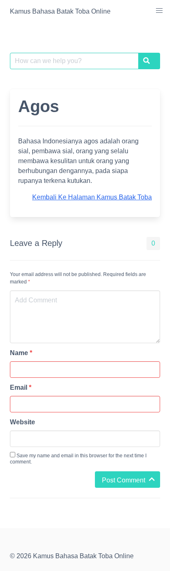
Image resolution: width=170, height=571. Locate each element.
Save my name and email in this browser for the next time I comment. (78, 459)
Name (21, 352)
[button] (159, 10)
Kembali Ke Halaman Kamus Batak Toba (92, 197)
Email (20, 387)
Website (22, 422)
